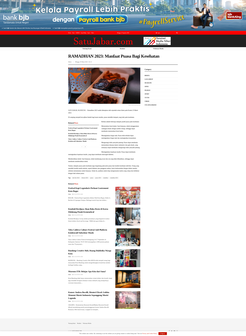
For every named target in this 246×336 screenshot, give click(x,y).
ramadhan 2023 (114, 178)
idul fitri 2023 (75, 178)
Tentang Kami (72, 323)
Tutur (73, 33)
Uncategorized (150, 105)
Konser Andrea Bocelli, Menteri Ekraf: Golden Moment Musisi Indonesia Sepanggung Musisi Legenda (88, 295)
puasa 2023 (98, 178)
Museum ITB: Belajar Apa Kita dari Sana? (87, 271)
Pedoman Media (87, 323)
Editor (69, 62)
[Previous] (81, 146)
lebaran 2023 (85, 178)
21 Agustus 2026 (78, 256)
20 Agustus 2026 (78, 301)
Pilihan (147, 90)
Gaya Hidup (83, 33)
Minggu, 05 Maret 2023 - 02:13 (83, 62)
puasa (91, 178)
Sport (88, 33)
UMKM (78, 33)
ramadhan (105, 178)
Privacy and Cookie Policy (149, 333)
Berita (69, 33)
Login (158, 33)
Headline (148, 83)
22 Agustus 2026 (78, 194)
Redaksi (79, 323)
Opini (146, 86)
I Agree (162, 333)
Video (92, 33)
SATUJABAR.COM (77, 331)
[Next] (85, 146)
